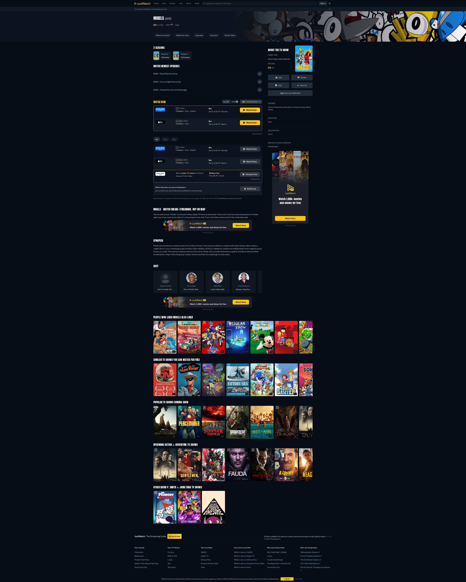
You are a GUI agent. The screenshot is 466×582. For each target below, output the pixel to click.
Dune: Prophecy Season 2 (311, 556)
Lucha (269, 556)
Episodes (199, 35)
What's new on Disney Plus (245, 559)
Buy (174, 139)
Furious (171, 552)
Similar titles (230, 35)
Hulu (203, 567)
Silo (169, 563)
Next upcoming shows (308, 548)
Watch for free (182, 35)
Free (165, 139)
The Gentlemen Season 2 (310, 559)
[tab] (207, 74)
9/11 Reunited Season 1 (310, 563)
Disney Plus (206, 559)
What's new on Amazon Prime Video (249, 563)
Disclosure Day (140, 567)
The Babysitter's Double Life (279, 563)
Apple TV (205, 556)
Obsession (138, 552)
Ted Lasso (172, 567)
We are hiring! (174, 536)
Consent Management (272, 539)
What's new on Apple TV (244, 556)
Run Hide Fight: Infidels (277, 552)
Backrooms (139, 556)
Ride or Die (172, 556)
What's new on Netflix (243, 552)
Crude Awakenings (275, 559)
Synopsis (214, 35)
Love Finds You (273, 567)
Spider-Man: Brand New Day (146, 563)
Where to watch (163, 35)
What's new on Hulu (242, 567)
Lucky (170, 559)
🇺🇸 (249, 101)
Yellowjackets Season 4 (310, 552)
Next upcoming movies (275, 548)
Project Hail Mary (141, 559)
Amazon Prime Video (209, 563)
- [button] (165, 73)
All (157, 139)
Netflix (204, 552)
